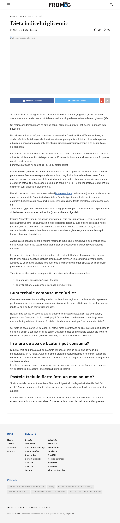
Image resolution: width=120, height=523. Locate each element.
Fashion (29, 470)
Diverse (29, 462)
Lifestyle (22, 16)
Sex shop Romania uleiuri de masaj (75, 487)
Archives (11, 447)
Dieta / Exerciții (35, 16)
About (10, 443)
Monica (16, 30)
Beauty (28, 440)
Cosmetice (30, 455)
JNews (17, 514)
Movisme (52, 451)
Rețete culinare (56, 459)
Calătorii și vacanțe (35, 447)
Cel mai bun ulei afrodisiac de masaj (26, 487)
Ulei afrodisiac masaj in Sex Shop (49, 492)
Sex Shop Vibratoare (19, 492)
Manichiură (53, 447)
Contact (11, 451)
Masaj (51, 487)
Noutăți (52, 455)
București (30, 443)
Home (12, 16)
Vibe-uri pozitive (56, 470)
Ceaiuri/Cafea (32, 451)
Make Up (52, 443)
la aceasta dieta (63, 193)
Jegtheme (70, 514)
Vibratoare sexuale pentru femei (85, 492)
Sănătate (52, 462)
